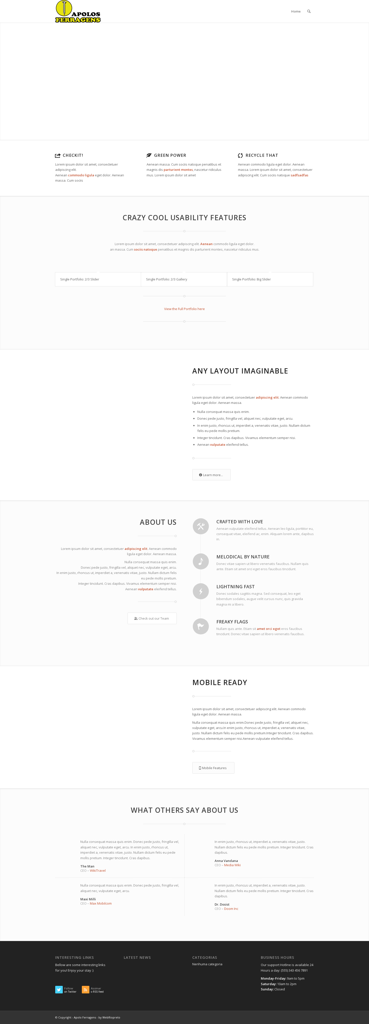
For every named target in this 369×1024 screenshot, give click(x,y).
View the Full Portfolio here (184, 309)
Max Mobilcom (101, 903)
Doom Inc (231, 908)
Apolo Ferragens (85, 1017)
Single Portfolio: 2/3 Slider (79, 279)
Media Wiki (232, 865)
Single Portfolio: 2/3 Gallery (166, 279)
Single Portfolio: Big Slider (251, 279)
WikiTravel (98, 870)
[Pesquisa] (309, 11)
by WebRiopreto (109, 1017)
